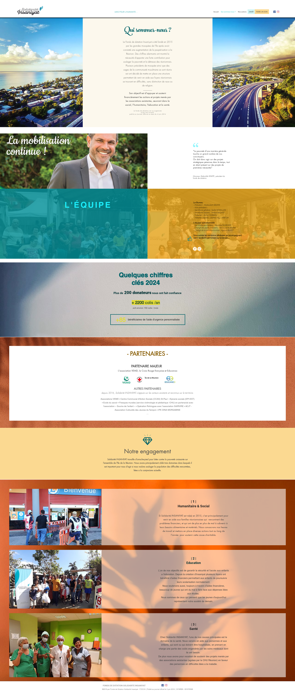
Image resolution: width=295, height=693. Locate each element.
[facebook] (274, 12)
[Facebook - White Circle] (195, 249)
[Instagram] (278, 12)
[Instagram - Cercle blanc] (199, 249)
